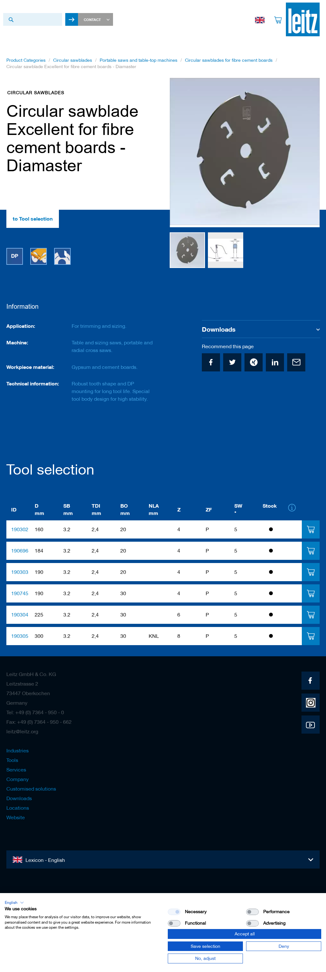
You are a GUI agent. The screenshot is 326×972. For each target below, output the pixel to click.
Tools (12, 760)
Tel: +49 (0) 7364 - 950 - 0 (35, 712)
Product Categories (26, 60)
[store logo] (303, 19)
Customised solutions (31, 789)
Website (15, 817)
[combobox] (32, 19)
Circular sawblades (72, 60)
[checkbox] (252, 912)
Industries (17, 750)
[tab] (310, 529)
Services (16, 769)
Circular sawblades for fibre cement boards (229, 60)
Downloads (19, 798)
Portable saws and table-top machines (138, 60)
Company (17, 779)
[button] (225, 250)
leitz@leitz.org (22, 731)
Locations (17, 808)
